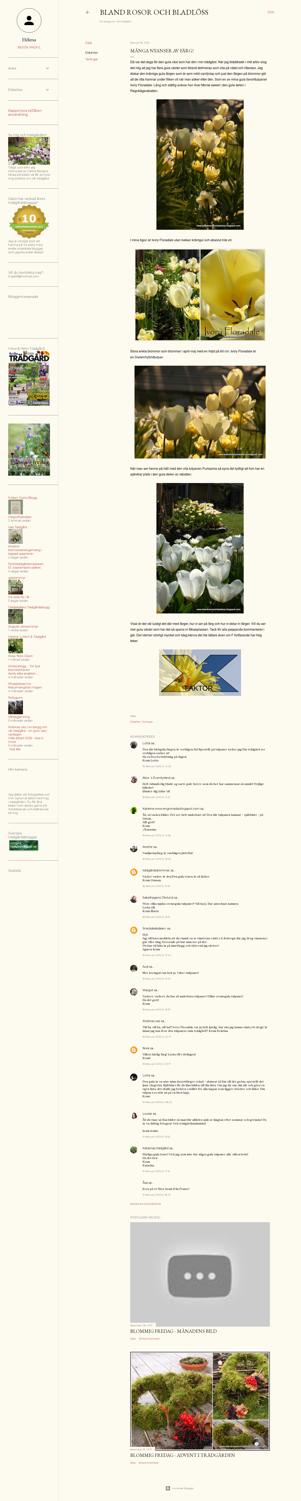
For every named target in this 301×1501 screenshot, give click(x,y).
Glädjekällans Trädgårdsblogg (29, 607)
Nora (146, 1048)
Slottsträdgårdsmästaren (26, 564)
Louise (147, 1113)
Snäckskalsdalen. (154, 928)
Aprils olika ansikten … (23, 673)
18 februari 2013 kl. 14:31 (156, 797)
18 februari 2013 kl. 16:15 (156, 916)
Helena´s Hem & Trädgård (27, 637)
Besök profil (29, 47)
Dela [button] (88, 43)
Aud (145, 967)
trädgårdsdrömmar (156, 870)
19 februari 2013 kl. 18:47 (157, 1194)
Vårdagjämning (19, 717)
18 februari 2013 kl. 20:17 (157, 1036)
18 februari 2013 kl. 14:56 (157, 835)
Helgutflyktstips (19, 517)
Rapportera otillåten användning (25, 113)
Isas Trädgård (17, 527)
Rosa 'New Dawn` (21, 656)
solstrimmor (16, 578)
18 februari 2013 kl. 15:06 (157, 858)
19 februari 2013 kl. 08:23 (157, 1102)
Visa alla (14, 749)
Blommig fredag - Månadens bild (173, 1331)
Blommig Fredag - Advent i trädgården (182, 1455)
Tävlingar (91, 59)
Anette (148, 847)
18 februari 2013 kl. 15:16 (156, 886)
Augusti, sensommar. (23, 626)
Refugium (15, 697)
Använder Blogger (183, 1488)
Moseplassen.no (19, 684)
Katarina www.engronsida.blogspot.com (171, 808)
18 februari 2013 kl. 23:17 (157, 1063)
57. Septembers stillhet (24, 567)
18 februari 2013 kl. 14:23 (157, 766)
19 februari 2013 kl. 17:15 (156, 1171)
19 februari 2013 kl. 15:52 (156, 1136)
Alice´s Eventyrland (156, 778)
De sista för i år (18, 597)
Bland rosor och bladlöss (154, 12)
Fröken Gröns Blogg (22, 498)
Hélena (29, 39)
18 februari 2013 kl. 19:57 (157, 1009)
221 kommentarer (149, 1338)
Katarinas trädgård (156, 1148)
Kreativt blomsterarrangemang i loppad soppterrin (25, 550)
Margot (148, 990)
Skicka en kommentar (145, 1203)
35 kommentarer (149, 1462)
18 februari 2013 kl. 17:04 (157, 955)
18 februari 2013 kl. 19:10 (157, 978)
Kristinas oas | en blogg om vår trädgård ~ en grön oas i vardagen (27, 730)
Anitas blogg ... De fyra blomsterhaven (24, 668)
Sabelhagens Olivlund (158, 897)
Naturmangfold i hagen (25, 687)
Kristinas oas (151, 1021)
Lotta (146, 743)
